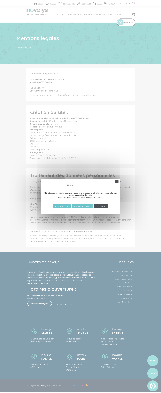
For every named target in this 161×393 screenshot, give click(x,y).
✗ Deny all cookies (82, 206)
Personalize (100, 206)
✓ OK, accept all (62, 206)
